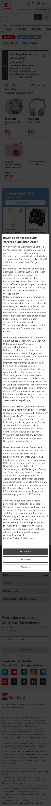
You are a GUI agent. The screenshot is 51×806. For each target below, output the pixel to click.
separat (29, 275)
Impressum (6, 705)
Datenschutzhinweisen (31, 438)
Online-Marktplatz (22, 9)
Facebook (5, 672)
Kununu (14, 681)
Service (7, 583)
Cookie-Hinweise (38, 705)
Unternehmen (10, 591)
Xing (24, 672)
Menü (47, 3)
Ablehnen (25, 567)
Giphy (33, 681)
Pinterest (5, 681)
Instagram (33, 672)
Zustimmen (25, 551)
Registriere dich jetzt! (25, 202)
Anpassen (26, 559)
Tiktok (24, 681)
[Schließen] (44, 55)
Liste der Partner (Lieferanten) (19, 538)
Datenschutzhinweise (21, 705)
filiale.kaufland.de (12, 575)
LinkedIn (43, 672)
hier (45, 737)
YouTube (14, 672)
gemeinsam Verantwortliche (17, 278)
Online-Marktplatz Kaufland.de (20, 599)
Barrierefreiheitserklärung (13, 707)
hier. (32, 441)
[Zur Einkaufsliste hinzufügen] (20, 100)
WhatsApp (43, 681)
